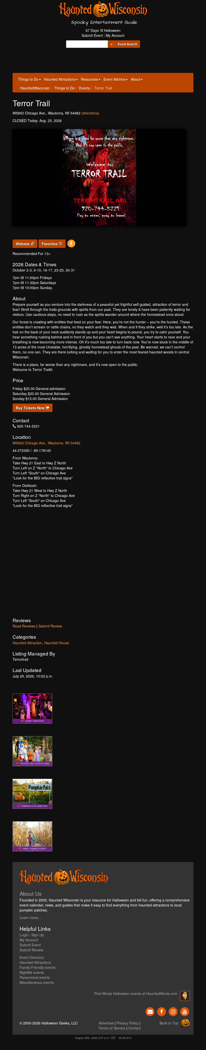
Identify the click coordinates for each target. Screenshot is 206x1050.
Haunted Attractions (59, 79)
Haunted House (56, 642)
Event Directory (32, 957)
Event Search (127, 44)
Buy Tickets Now (31, 407)
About (135, 79)
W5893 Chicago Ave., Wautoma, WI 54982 (46, 442)
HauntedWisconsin (35, 87)
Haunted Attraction (27, 642)
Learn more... (30, 917)
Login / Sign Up (32, 934)
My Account (115, 35)
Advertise (106, 1022)
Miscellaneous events (37, 982)
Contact (134, 1027)
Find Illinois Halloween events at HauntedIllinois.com (135, 993)
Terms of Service (111, 1027)
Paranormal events (35, 977)
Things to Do (28, 79)
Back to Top (169, 1022)
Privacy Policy (127, 1022)
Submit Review (50, 625)
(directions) (90, 112)
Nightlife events (32, 972)
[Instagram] (173, 1011)
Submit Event (92, 35)
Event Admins (114, 79)
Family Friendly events (38, 967)
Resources (89, 79)
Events (84, 87)
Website (23, 243)
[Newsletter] (150, 1011)
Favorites (50, 243)
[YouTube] (184, 1011)
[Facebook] (71, 243)
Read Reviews (24, 625)
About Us (31, 893)
